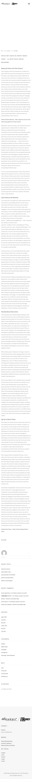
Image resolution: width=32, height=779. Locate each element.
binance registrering (5, 593)
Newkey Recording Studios (6, 741)
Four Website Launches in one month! (19, 593)
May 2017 (3, 628)
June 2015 (3, 631)
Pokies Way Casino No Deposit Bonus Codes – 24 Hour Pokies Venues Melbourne (14, 59)
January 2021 (4, 625)
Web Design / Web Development (8, 655)
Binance (3, 598)
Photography (3, 649)
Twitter (2, 755)
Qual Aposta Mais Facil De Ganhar (8, 575)
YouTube (3, 761)
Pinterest (3, 757)
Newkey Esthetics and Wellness (8, 745)
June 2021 (3, 620)
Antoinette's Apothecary (6, 743)
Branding (3, 644)
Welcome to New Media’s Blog (12, 598)
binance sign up (4, 601)
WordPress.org (4, 676)
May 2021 (3, 622)
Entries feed (3, 670)
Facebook (3, 753)
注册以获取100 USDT (6, 596)
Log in (2, 668)
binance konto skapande (6, 604)
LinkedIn (3, 759)
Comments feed (4, 673)
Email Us (3, 730)
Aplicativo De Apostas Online (7, 577)
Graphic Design (4, 646)
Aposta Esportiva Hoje (6, 572)
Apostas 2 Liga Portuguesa (6, 580)
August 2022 (4, 617)
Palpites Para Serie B (5, 569)
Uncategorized (4, 652)
